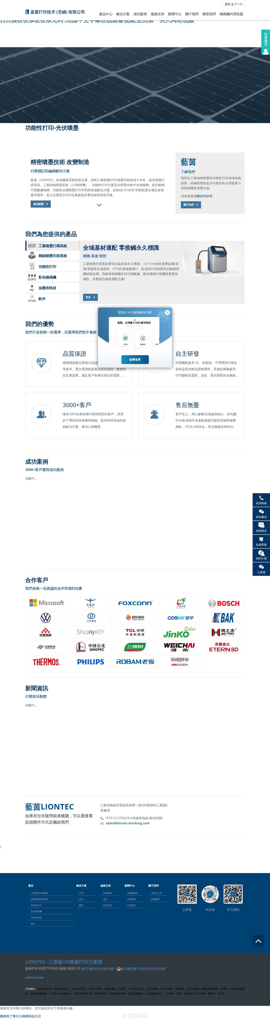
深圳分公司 (156, 892)
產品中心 (105, 14)
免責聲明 (29, 977)
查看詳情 (33, 555)
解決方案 (123, 14)
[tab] (98, 205)
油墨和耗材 (36, 917)
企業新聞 (131, 899)
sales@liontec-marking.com (128, 823)
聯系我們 (209, 14)
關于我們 (192, 14)
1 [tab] (124, 1016)
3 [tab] (135, 1016)
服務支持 (157, 14)
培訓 (105, 899)
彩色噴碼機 (36, 911)
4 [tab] (140, 1016)
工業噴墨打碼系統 (39, 892)
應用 (81, 905)
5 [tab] (145, 1016)
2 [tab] (129, 1016)
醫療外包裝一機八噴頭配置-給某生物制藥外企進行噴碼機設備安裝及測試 (195, 533)
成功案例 (140, 14)
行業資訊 (131, 905)
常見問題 (107, 905)
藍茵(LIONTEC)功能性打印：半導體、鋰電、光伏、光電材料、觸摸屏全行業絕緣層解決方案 (98, 760)
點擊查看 (135, 359)
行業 (81, 892)
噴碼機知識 (132, 892)
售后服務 (107, 892)
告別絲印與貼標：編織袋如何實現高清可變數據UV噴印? (182, 760)
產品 (30, 885)
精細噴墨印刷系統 (39, 899)
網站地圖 (39, 977)
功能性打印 (36, 905)
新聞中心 (174, 14)
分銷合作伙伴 (203, 196)
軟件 (33, 923)
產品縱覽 (38, 204)
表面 (81, 899)
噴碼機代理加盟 (231, 14)
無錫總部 (155, 899)
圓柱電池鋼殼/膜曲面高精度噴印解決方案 (58, 533)
